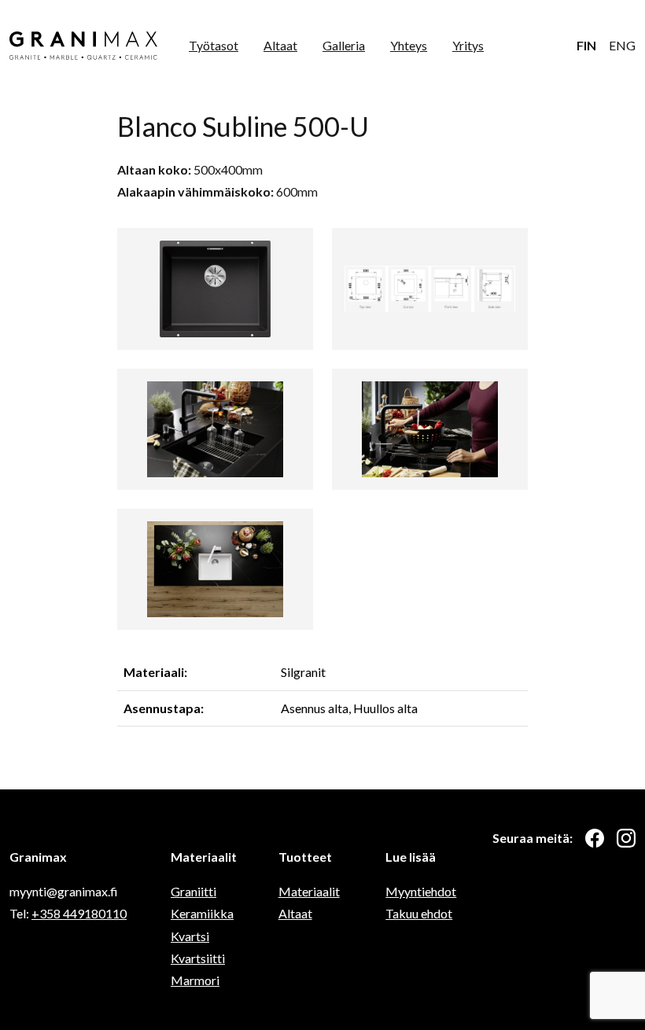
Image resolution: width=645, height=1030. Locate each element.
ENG (622, 45)
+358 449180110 (79, 913)
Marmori (195, 980)
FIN (586, 45)
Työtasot (213, 45)
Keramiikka (202, 913)
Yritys (468, 45)
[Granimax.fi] (83, 45)
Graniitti (193, 891)
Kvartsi (190, 936)
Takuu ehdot (418, 913)
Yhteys (408, 45)
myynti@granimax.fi (63, 891)
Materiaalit (309, 891)
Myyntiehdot (420, 891)
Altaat (280, 45)
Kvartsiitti (198, 958)
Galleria (343, 45)
